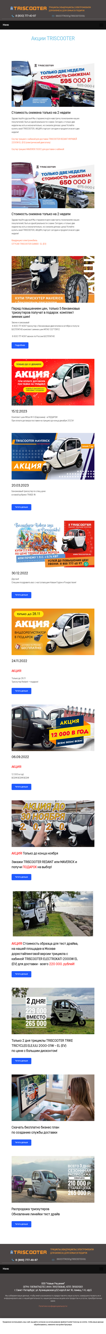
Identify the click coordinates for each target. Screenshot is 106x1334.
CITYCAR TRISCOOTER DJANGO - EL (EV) (29, 244)
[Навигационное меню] (101, 25)
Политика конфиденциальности (53, 1306)
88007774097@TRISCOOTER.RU (70, 16)
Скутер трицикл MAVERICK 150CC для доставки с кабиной (38, 149)
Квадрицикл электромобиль (24, 241)
